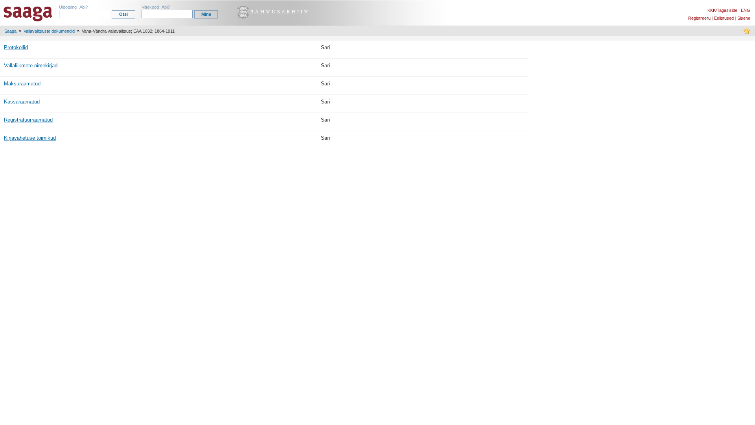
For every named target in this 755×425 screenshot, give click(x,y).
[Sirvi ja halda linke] (747, 32)
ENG (745, 10)
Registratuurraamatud (28, 120)
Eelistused (724, 18)
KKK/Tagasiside (722, 10)
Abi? (83, 7)
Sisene (743, 18)
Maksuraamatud (22, 84)
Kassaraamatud (22, 102)
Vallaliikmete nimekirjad (30, 65)
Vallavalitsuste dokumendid (49, 31)
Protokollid (16, 47)
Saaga (10, 31)
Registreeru (699, 18)
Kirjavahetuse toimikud (30, 138)
